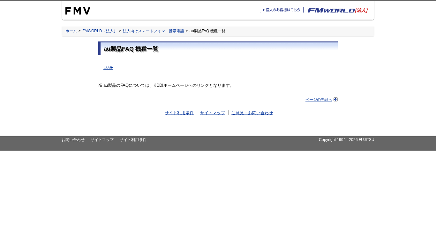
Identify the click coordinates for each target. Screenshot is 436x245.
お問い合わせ (73, 139)
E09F (108, 67)
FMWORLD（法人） (99, 31)
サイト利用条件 (179, 112)
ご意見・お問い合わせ (252, 112)
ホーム (71, 31)
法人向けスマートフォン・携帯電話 (153, 31)
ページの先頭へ (318, 99)
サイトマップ (212, 112)
